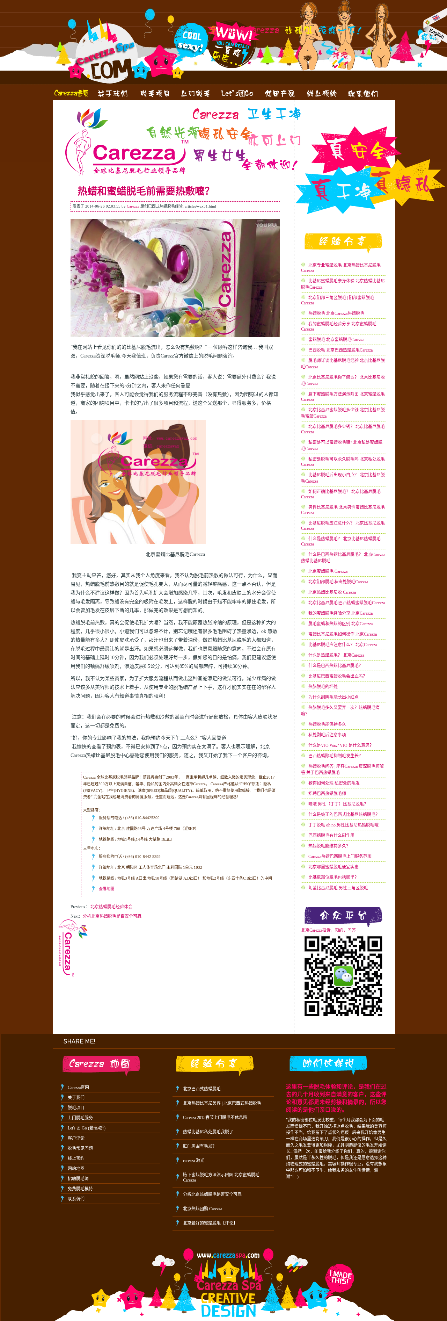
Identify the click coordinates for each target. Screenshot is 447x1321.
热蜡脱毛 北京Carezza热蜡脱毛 (336, 313)
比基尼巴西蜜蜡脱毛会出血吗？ (337, 676)
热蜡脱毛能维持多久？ (329, 846)
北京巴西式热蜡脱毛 (202, 1089)
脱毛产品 (280, 93)
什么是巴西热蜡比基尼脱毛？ (335, 665)
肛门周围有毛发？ (200, 1146)
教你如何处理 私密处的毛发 (334, 783)
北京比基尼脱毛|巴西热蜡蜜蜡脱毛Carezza (346, 602)
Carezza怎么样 (112, 93)
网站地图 (76, 1168)
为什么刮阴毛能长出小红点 (333, 697)
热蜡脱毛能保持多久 (327, 724)
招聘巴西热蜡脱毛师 (327, 793)
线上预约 (322, 93)
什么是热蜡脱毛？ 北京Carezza (336, 655)
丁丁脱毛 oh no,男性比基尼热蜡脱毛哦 (343, 825)
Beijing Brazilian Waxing (435, 25)
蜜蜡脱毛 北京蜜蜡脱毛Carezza (336, 339)
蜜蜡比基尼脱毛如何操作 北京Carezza (342, 634)
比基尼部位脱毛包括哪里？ (333, 877)
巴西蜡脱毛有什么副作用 (331, 835)
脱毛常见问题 (80, 1148)
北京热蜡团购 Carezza (202, 1208)
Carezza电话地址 (363, 93)
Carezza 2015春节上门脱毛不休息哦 (215, 1117)
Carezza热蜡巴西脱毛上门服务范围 (340, 856)
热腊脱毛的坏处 (323, 686)
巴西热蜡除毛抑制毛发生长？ (335, 755)
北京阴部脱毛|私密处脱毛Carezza (338, 581)
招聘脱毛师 (78, 1178)
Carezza (70, 93)
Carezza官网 (78, 1087)
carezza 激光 (193, 1160)
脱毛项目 (76, 1107)
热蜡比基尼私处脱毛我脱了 (208, 1131)
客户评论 (76, 1138)
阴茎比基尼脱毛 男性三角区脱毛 (338, 888)
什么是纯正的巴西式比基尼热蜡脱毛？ (344, 814)
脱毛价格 (154, 93)
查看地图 (106, 889)
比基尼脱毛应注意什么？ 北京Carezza (342, 644)
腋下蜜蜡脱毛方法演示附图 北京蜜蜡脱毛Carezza (221, 1177)
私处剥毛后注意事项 (327, 734)
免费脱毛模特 (80, 1188)
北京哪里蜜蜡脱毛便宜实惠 (333, 867)
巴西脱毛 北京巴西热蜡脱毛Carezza (340, 350)
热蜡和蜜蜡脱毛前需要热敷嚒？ (146, 191)
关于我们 (76, 1097)
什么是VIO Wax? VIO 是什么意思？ (341, 745)
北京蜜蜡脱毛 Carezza (327, 571)
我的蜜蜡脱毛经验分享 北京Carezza (340, 613)
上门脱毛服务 (196, 93)
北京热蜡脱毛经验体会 (111, 906)
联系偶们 (76, 1199)
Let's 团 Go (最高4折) (86, 1128)
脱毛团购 (238, 93)
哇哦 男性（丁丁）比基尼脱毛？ (338, 804)
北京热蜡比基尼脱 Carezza (332, 592)
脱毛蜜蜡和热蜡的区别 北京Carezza (340, 623)
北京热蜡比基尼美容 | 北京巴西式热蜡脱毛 (222, 1103)
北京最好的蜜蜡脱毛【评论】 (210, 1223)
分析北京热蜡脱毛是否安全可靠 (112, 916)
